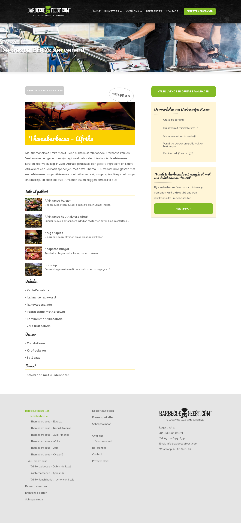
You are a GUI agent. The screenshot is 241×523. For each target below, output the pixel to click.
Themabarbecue (38, 416)
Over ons (132, 11)
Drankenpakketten (36, 492)
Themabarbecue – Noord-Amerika (51, 428)
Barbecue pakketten (37, 410)
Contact (172, 11)
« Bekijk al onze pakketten (45, 90)
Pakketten (111, 11)
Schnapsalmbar (34, 499)
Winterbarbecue (37, 461)
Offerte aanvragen (199, 11)
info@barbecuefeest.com (182, 443)
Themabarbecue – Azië (44, 447)
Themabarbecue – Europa (46, 421)
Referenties (154, 11)
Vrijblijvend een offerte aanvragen (183, 91)
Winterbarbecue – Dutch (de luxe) (51, 466)
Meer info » (183, 208)
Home (97, 11)
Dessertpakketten (36, 486)
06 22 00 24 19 (182, 449)
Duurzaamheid (103, 441)
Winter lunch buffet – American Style (52, 479)
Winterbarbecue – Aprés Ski (47, 473)
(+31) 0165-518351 (174, 438)
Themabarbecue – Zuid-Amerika (50, 434)
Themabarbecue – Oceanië (47, 454)
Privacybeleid (100, 461)
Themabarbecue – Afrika (45, 441)
